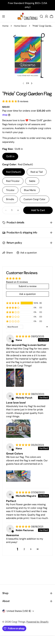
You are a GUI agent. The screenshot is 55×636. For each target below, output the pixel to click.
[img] (23, 336)
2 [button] (24, 549)
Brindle (10, 199)
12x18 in (10, 156)
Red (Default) (13, 171)
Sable (32, 181)
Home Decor (20, 25)
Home (5, 25)
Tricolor (10, 190)
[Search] (41, 16)
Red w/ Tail (37, 171)
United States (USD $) (19, 611)
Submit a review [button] (28, 286)
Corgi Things (18, 621)
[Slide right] (31, 83)
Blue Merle (30, 190)
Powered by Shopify (37, 621)
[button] (10, 101)
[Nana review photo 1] (10, 378)
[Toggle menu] (3, 16)
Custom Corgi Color (34, 199)
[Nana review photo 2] (19, 378)
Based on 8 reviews (17, 282)
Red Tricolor (13, 181)
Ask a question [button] (27, 294)
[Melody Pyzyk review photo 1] (18, 428)
